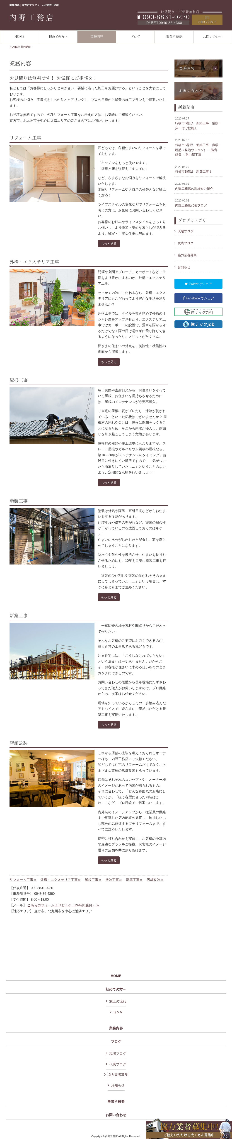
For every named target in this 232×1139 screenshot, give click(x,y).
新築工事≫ (134, 880)
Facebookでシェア (199, 298)
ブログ (116, 1041)
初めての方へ (116, 989)
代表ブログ (185, 243)
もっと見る (109, 243)
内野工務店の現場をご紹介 (194, 186)
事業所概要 (116, 1101)
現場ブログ (185, 231)
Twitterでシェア (200, 284)
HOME (14, 46)
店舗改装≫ (155, 880)
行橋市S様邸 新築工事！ (193, 169)
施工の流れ (117, 1001)
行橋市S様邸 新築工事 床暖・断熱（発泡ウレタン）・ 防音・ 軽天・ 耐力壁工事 (198, 148)
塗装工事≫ (113, 880)
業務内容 (116, 1028)
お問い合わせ (116, 1115)
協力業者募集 (187, 255)
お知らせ (184, 267)
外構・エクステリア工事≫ (60, 880)
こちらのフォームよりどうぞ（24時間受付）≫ (63, 905)
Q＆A (118, 1012)
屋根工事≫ (93, 880)
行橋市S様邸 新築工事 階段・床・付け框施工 (198, 123)
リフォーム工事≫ (23, 880)
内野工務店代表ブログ (191, 203)
